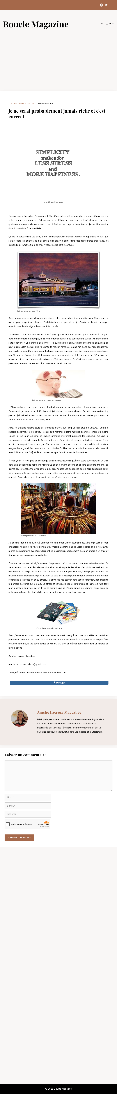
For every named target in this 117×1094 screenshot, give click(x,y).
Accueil (14, 104)
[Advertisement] (58, 58)
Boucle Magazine (36, 23)
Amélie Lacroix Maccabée (59, 712)
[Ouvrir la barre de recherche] (102, 23)
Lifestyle (22, 104)
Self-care (30, 104)
